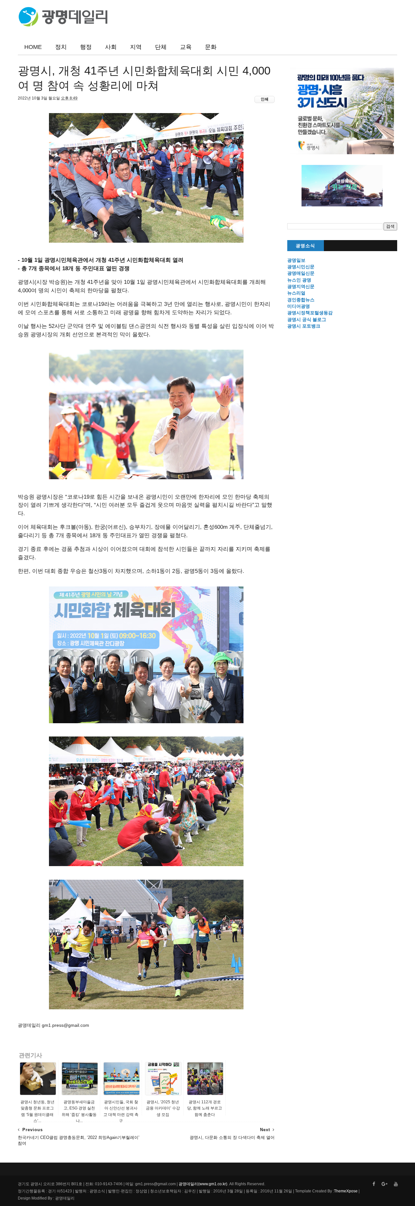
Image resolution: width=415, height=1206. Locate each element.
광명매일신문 (300, 273)
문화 (211, 47)
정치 (61, 47)
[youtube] (396, 1184)
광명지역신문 (300, 286)
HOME (33, 47)
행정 (86, 47)
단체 (161, 47)
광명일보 (296, 260)
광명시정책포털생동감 (310, 312)
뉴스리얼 (296, 293)
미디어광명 (298, 306)
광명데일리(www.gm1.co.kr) (203, 1184)
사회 (111, 47)
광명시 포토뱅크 (303, 326)
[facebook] (374, 1184)
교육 (186, 47)
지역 (136, 47)
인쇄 (264, 99)
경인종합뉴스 (300, 299)
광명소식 (305, 246)
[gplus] (384, 1184)
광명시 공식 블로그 (306, 319)
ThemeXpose (346, 1191)
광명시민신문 (300, 266)
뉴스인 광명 (299, 280)
